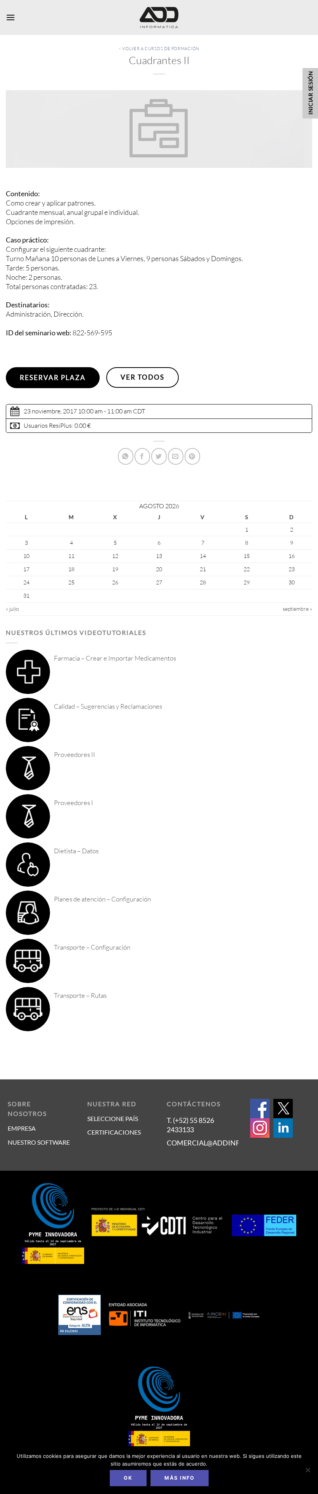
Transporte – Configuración (92, 947)
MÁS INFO (179, 1478)
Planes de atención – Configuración (102, 899)
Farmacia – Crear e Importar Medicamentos (115, 658)
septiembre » (297, 608)
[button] (11, 17)
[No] (307, 1472)
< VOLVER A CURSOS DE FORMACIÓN (159, 48)
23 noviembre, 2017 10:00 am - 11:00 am (78, 411)
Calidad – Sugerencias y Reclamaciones (108, 706)
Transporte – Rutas (80, 995)
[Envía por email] (175, 456)
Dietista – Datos (76, 851)
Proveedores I (73, 802)
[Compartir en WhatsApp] (125, 456)
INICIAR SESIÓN (310, 93)
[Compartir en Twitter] (159, 456)
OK (128, 1478)
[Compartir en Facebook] (142, 456)
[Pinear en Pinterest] (192, 456)
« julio (12, 608)
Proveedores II (74, 754)
